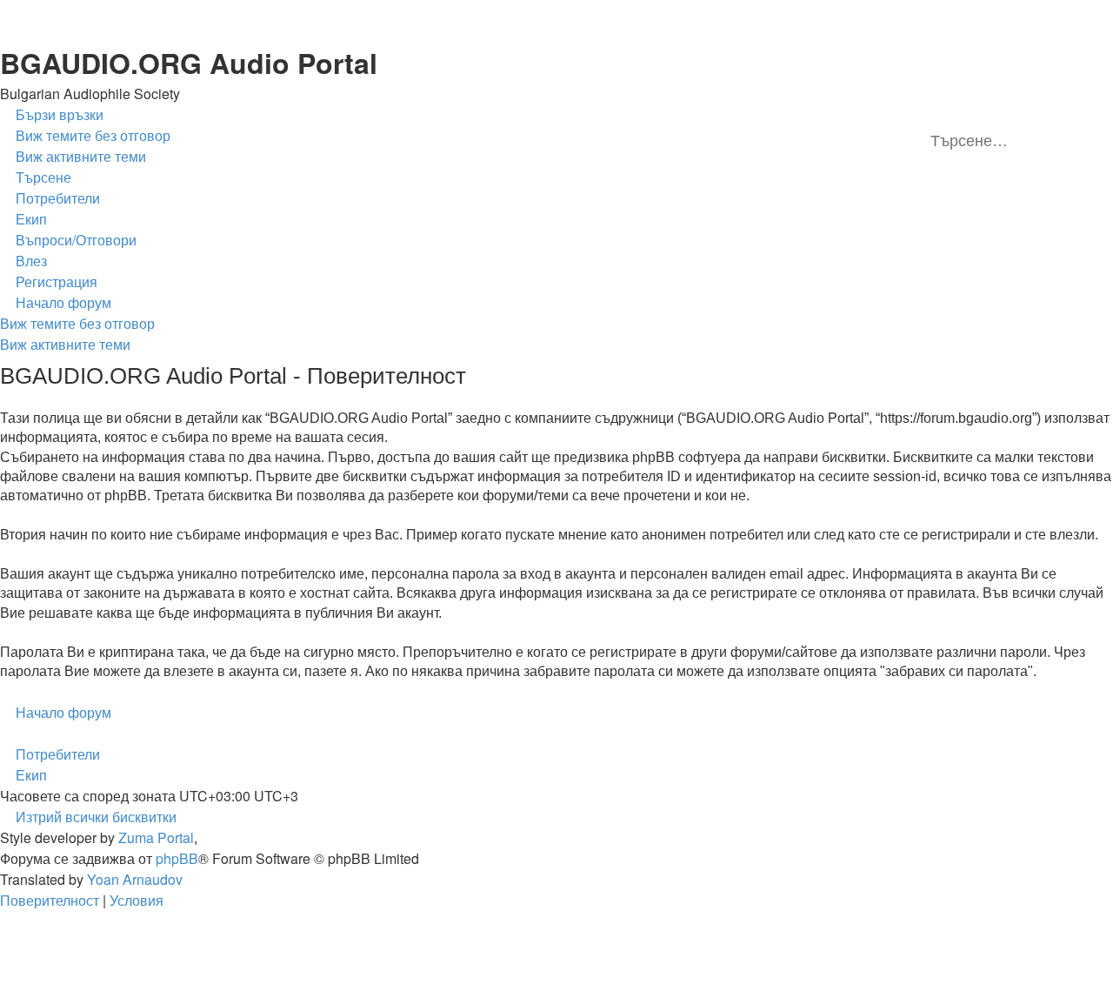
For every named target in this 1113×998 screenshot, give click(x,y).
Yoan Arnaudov (135, 879)
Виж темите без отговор (77, 323)
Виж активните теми (65, 344)
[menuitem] (85, 135)
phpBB (177, 858)
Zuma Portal (156, 837)
